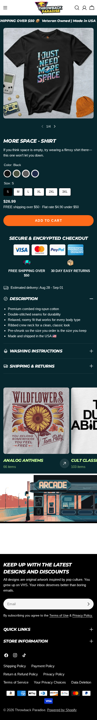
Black (7, 174)
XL (39, 190)
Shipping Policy (14, 666)
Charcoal (26, 174)
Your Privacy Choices (50, 682)
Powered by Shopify (62, 710)
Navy (35, 174)
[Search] (76, 7)
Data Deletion (81, 682)
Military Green (17, 174)
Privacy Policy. (82, 615)
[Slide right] (54, 126)
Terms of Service (15, 682)
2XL (51, 190)
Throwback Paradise (30, 710)
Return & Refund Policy (20, 674)
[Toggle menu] (5, 7)
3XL (65, 190)
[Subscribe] (88, 604)
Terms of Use (59, 615)
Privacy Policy (54, 674)
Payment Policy (43, 666)
